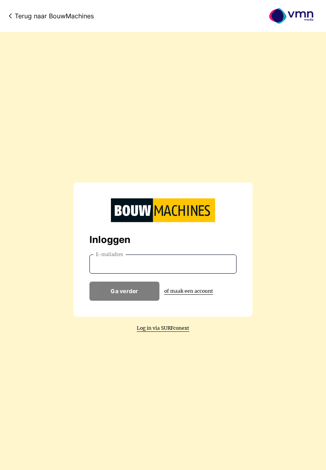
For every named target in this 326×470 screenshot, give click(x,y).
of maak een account (188, 291)
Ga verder (124, 291)
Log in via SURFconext (163, 328)
